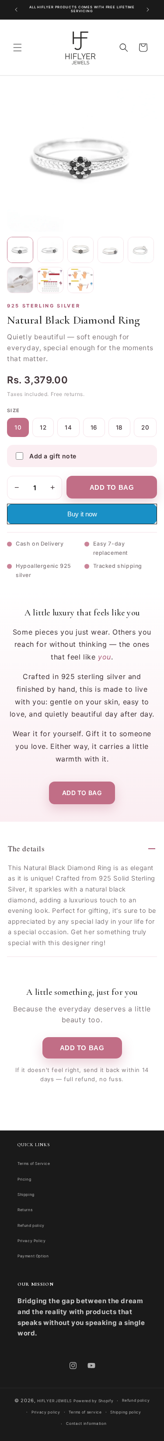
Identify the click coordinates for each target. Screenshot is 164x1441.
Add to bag (82, 792)
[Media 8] (80, 280)
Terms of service (85, 1412)
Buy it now (82, 514)
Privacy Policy (31, 1241)
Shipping (26, 1194)
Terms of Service (33, 1163)
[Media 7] (50, 280)
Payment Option (33, 1256)
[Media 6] (20, 280)
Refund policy (31, 1225)
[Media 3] (80, 250)
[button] (17, 47)
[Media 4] (111, 250)
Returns (24, 1210)
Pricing (24, 1179)
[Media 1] (20, 250)
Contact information (86, 1423)
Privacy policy (45, 1412)
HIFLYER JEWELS (54, 1401)
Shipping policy (125, 1412)
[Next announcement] (147, 9)
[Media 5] (141, 250)
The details (26, 848)
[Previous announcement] (16, 9)
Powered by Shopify (93, 1401)
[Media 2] (50, 250)
